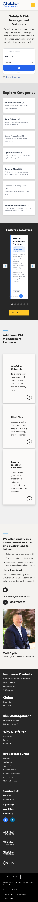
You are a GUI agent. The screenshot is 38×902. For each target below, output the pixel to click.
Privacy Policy (9, 894)
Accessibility (21, 894)
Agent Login (8, 804)
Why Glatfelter (14, 732)
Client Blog (8, 813)
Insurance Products (17, 674)
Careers (5, 890)
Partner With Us (8, 777)
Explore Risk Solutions (11, 720)
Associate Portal (12, 877)
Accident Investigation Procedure (19, 241)
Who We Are (7, 736)
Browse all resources (13, 77)
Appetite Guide (8, 766)
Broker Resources (16, 754)
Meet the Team (8, 744)
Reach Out (7, 795)
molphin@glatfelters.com (16, 596)
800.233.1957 (17, 602)
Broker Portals (8, 758)
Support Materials (9, 769)
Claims (8, 698)
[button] (5, 819)
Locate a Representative (11, 773)
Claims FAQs (7, 706)
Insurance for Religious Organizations (16, 678)
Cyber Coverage (9, 682)
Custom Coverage (9, 686)
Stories (5, 740)
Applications (7, 762)
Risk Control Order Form (11, 724)
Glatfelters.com (17, 890)
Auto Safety (16, 291)
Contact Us (11, 791)
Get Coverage (8, 690)
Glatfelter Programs (10, 781)
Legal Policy (8, 898)
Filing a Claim (8, 702)
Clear (19, 72)
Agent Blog (8, 808)
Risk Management (17, 716)
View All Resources (19, 313)
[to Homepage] (14, 4)
